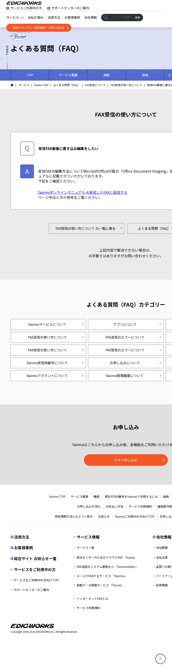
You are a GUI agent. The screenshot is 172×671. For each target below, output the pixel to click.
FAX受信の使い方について (126, 85)
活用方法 (54, 17)
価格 (166, 496)
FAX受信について (95, 85)
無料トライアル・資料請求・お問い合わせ (39, 28)
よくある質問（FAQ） (66, 85)
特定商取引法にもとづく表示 (74, 516)
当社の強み (35, 17)
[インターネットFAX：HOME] (13, 85)
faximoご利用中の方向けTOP (134, 516)
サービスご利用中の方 (26, 8)
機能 (96, 496)
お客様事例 (72, 17)
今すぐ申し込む (126, 459)
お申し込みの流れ (88, 506)
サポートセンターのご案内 (70, 8)
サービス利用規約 (140, 506)
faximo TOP (41, 85)
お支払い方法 (114, 506)
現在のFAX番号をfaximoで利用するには (131, 496)
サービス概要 (79, 496)
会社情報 (90, 17)
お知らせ (104, 516)
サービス (12, 17)
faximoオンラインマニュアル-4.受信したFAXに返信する (82, 192)
